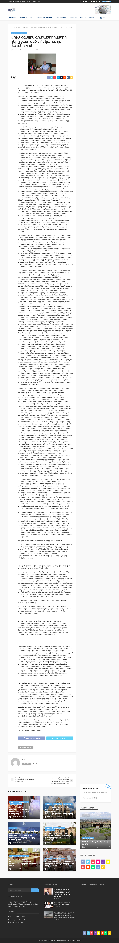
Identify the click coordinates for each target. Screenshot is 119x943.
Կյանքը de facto (25, 18)
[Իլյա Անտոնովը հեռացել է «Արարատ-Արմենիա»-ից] (48, 905)
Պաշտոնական (67, 804)
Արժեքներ (73, 18)
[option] (95, 830)
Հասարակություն (16, 804)
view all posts (26, 763)
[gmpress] (12, 9)
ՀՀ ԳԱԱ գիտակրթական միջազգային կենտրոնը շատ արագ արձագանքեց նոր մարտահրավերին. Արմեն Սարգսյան (62, 893)
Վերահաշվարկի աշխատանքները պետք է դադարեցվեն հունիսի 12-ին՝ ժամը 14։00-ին (59, 863)
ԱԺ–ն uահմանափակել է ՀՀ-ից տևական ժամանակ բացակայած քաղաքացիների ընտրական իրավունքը (59, 836)
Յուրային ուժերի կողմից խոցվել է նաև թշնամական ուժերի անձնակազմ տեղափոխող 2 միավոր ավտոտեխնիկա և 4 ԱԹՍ (64, 914)
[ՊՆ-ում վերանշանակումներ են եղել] (95, 830)
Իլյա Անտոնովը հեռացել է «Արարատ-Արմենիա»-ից (62, 903)
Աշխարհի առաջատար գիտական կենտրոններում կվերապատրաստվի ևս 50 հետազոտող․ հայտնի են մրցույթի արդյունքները (23, 835)
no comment (32, 49)
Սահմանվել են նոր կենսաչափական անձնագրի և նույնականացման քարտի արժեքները (22, 810)
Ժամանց (83, 18)
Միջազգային (61, 18)
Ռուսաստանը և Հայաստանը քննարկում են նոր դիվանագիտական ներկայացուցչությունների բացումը (59, 810)
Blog (28, 1)
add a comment (26, 747)
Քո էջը (91, 18)
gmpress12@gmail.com (20, 920)
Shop (39, 1)
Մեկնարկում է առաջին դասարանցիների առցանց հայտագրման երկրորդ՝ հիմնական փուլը (23, 862)
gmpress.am (16, 49)
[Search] (109, 17)
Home (23, 1)
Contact (34, 1)
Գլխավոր (12, 18)
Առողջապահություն (45, 18)
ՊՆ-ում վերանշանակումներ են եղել (95, 842)
